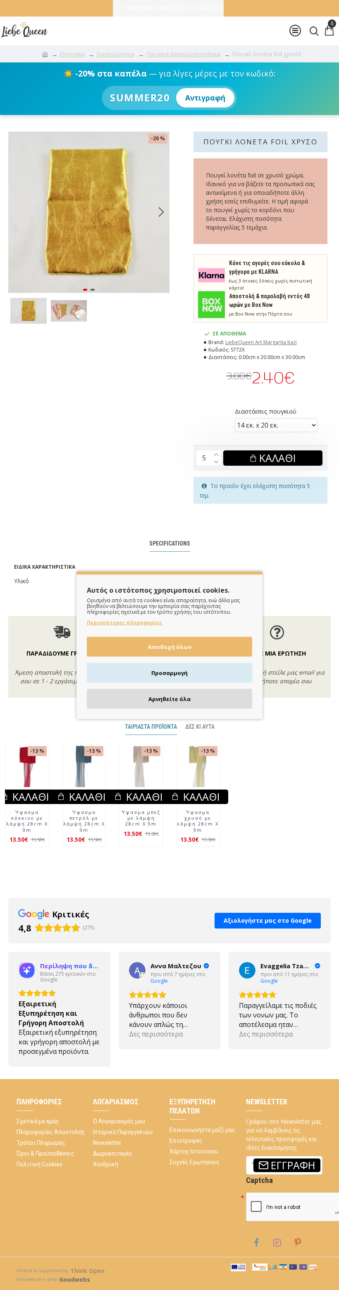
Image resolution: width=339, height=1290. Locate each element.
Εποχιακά (72, 54)
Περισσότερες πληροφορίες (124, 622)
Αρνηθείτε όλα (169, 698)
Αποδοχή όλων (169, 646)
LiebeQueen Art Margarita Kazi (261, 342)
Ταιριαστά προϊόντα (151, 744)
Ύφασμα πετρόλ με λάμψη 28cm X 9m (84, 838)
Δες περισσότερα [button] (45, 1051)
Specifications (169, 543)
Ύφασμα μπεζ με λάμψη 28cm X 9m (141, 836)
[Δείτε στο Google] (27, 987)
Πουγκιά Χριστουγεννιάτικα (183, 54)
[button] (16, 212)
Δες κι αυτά (200, 744)
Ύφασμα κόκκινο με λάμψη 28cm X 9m (27, 838)
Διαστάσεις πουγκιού (265, 411)
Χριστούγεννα (115, 54)
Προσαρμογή (169, 672)
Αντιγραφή (205, 98)
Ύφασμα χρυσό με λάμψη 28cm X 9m (198, 838)
